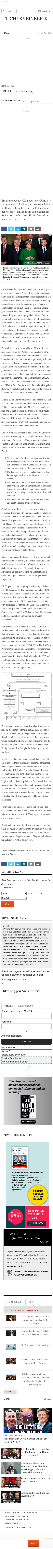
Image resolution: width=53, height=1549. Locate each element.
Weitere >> (10, 1391)
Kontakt (16, 1512)
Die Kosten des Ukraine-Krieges (35, 1345)
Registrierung (25, 1006)
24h (6, 1310)
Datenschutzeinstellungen (17, 1519)
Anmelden (9, 1006)
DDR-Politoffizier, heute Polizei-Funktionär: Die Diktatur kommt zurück (34, 1452)
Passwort (6, 1022)
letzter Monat (33, 1310)
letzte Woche (17, 1310)
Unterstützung (31, 1512)
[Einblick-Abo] (28, 1174)
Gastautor (14, 101)
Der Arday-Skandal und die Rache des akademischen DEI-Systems (35, 1320)
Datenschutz (23, 1516)
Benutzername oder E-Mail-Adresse (19, 1011)
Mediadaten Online (13, 1523)
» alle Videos (47, 1399)
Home (7, 1512)
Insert (33, 1543)
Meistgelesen (15, 1302)
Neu (31, 1302)
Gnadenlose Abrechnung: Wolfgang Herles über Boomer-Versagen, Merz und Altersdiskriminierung (34, 1468)
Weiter (7, 904)
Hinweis (29, 965)
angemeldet (19, 971)
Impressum (9, 1516)
